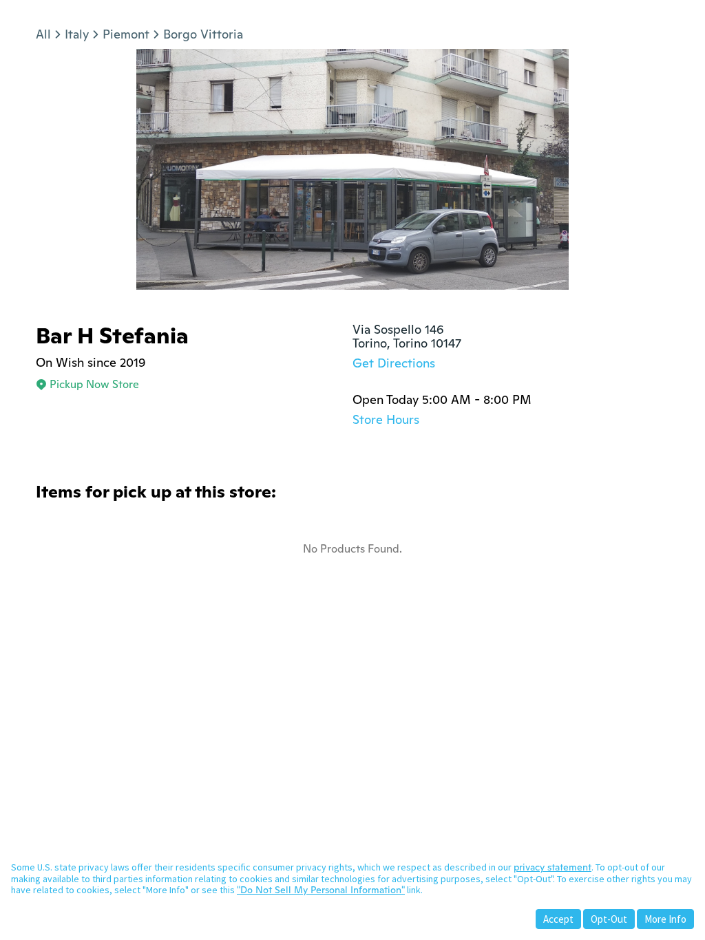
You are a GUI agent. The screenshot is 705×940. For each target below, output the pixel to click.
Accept (558, 919)
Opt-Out (609, 919)
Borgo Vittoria (203, 34)
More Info (665, 919)
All (43, 34)
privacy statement (552, 867)
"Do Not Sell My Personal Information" (321, 890)
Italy (77, 34)
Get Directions (393, 363)
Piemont (126, 34)
